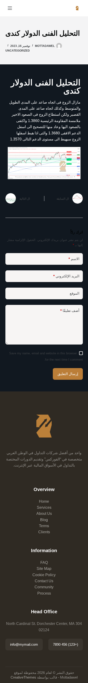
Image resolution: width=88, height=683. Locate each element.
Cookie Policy (44, 575)
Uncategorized (17, 50)
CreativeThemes (23, 677)
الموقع (74, 293)
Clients (44, 532)
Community (44, 587)
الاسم (74, 259)
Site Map (44, 569)
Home (44, 501)
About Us (44, 514)
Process (44, 593)
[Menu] (10, 8)
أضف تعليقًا (69, 311)
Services (44, 507)
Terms (44, 526)
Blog (44, 520)
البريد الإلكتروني (66, 276)
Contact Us (44, 581)
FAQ (44, 563)
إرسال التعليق (67, 374)
